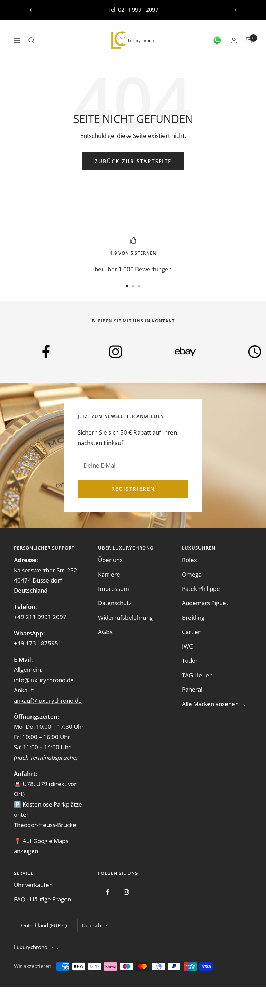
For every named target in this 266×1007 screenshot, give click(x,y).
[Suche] (31, 40)
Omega (192, 574)
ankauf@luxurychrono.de (48, 700)
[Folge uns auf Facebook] (107, 892)
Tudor (190, 661)
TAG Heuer (197, 675)
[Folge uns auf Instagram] (126, 892)
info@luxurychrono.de (143, 10)
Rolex (189, 560)
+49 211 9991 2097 (40, 617)
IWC (187, 646)
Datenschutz (115, 603)
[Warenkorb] (248, 40)
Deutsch (91, 925)
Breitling (193, 617)
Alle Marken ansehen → (214, 704)
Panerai (192, 689)
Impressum (113, 589)
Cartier (191, 632)
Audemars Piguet (205, 603)
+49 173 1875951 (38, 643)
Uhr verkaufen (33, 885)
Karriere (109, 574)
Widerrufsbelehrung (125, 617)
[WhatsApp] (217, 40)
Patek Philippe (201, 589)
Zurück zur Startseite (133, 161)
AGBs (105, 632)
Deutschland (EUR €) (42, 925)
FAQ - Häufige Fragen (42, 899)
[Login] (234, 40)
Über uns (110, 560)
